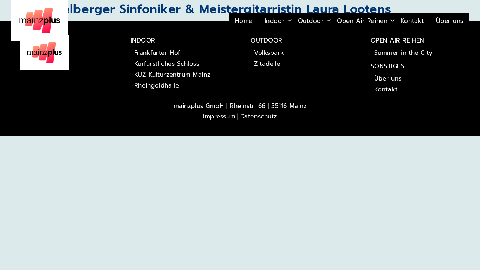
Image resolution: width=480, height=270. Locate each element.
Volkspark (269, 52)
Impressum (219, 116)
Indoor (275, 20)
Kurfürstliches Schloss (167, 63)
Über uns (449, 20)
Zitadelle (267, 63)
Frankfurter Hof (157, 52)
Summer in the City (403, 52)
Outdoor (311, 20)
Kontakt (412, 20)
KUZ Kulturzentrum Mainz (172, 74)
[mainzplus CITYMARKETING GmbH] (44, 52)
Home (244, 20)
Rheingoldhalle (156, 85)
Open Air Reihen (362, 20)
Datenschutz (258, 116)
